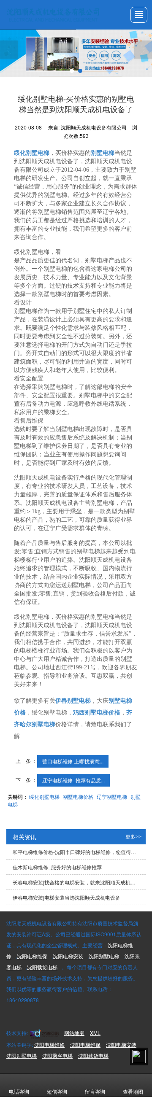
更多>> (133, 837)
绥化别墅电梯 (44, 796)
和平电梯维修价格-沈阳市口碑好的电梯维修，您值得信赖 (77, 851)
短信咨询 (57, 1091)
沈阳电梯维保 (32, 956)
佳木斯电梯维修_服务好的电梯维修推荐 (57, 867)
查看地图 (133, 1091)
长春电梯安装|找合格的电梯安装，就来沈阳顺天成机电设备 (79, 882)
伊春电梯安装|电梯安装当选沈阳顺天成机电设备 (66, 897)
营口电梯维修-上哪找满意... (72, 761)
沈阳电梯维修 (49, 1044)
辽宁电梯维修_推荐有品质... (73, 780)
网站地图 (74, 1032)
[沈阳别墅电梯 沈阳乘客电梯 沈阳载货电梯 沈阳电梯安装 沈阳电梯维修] (76, 53)
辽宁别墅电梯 (112, 796)
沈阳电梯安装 (68, 956)
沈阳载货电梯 (42, 966)
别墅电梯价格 (78, 796)
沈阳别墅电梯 (104, 956)
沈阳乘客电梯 (57, 1055)
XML (95, 1032)
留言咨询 (95, 1091)
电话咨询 (19, 1091)
